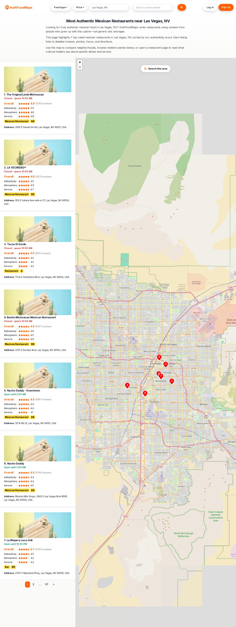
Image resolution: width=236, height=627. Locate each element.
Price (79, 7)
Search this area (157, 68)
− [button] (80, 67)
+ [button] (80, 62)
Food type (60, 7)
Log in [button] (210, 7)
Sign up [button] (226, 7)
